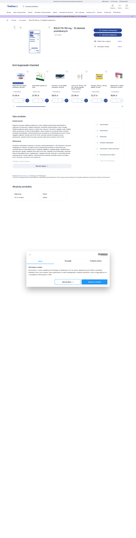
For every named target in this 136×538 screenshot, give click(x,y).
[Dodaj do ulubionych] (49, 27)
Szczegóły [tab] (68, 261)
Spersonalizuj (66, 282)
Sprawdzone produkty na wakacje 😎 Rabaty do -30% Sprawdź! (67, 16)
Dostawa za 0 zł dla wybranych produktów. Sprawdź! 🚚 (68, 1)
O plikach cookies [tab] (96, 261)
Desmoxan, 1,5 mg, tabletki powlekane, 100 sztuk (59, 86)
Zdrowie (13, 20)
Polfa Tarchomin (22, 175)
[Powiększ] (20, 27)
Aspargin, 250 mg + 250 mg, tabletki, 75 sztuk (99, 86)
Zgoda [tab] (40, 261)
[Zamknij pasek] (132, 16)
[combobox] (64, 6)
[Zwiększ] (23, 100)
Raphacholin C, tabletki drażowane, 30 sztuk (117, 86)
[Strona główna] (7, 20)
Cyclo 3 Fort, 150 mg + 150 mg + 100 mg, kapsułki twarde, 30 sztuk (78, 87)
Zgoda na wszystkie (94, 282)
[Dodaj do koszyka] (27, 100)
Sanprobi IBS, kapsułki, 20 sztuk (39, 86)
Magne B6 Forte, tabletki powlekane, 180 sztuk (19, 86)
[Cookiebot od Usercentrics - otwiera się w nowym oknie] (99, 254)
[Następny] (122, 106)
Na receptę (22, 20)
